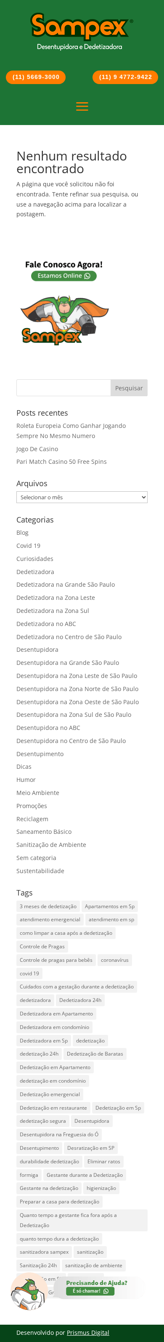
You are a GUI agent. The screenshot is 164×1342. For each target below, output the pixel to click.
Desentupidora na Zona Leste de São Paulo (76, 676)
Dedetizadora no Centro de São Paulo (69, 637)
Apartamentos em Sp (110, 906)
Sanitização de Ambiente (51, 845)
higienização (101, 1188)
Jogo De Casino (37, 449)
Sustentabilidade (40, 871)
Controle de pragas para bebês (56, 960)
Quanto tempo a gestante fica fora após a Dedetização (68, 1220)
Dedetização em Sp (118, 1107)
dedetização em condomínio (53, 1080)
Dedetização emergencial (50, 1094)
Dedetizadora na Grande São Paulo (65, 584)
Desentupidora (37, 649)
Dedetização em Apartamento (55, 1067)
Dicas (24, 766)
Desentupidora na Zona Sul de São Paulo (73, 714)
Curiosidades (34, 559)
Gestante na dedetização (49, 1188)
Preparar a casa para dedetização (59, 1201)
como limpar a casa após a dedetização (66, 932)
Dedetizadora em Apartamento (56, 1013)
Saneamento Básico (43, 832)
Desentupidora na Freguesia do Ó (59, 1134)
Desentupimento (39, 754)
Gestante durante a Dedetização (85, 1175)
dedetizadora (35, 1000)
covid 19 (29, 973)
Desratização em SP (90, 1147)
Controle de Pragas (42, 946)
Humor (26, 780)
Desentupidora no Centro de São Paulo (71, 741)
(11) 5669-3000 (36, 76)
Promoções (31, 806)
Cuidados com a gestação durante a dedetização (77, 986)
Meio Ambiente (37, 793)
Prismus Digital (88, 1332)
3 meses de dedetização (48, 906)
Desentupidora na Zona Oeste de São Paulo (77, 702)
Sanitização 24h (38, 1265)
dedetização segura (43, 1120)
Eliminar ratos (103, 1161)
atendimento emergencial (50, 919)
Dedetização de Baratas (95, 1053)
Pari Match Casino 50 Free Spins (61, 461)
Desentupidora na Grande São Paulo (67, 663)
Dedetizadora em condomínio (54, 1027)
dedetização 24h (39, 1053)
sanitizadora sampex (44, 1251)
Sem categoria (36, 858)
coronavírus (115, 960)
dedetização (90, 1040)
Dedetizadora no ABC (46, 624)
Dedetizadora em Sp (44, 1040)
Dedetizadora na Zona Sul (52, 611)
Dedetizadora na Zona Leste (55, 597)
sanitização (90, 1251)
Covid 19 (28, 546)
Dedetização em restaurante (53, 1107)
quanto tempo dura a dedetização (59, 1238)
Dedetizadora (35, 572)
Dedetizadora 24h (80, 1000)
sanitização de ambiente (93, 1265)
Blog (22, 532)
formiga (29, 1175)
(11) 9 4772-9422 (125, 76)
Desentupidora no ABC (48, 728)
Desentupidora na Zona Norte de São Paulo (77, 689)
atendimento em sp (111, 919)
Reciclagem (32, 819)
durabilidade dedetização (49, 1161)
